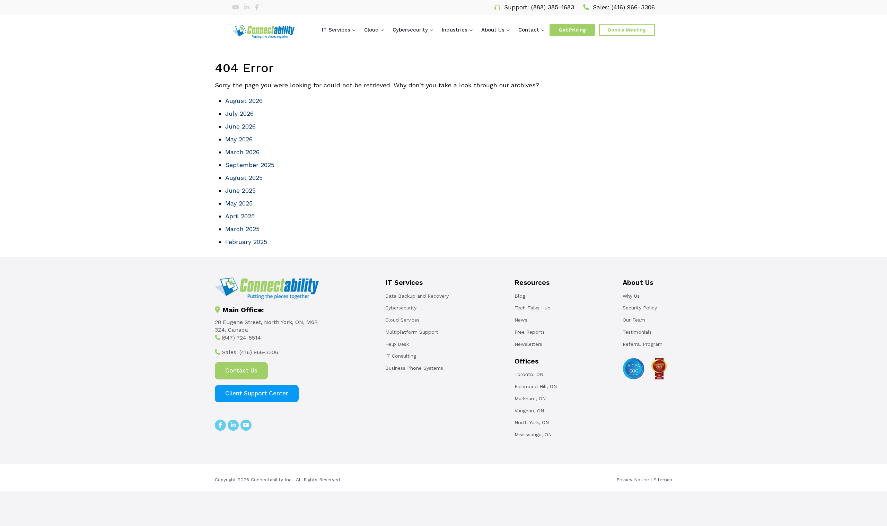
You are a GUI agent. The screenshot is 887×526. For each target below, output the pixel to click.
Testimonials (637, 332)
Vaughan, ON (529, 410)
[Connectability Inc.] (263, 31)
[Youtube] (236, 7)
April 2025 (240, 216)
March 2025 (242, 229)
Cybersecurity (410, 30)
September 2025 (249, 164)
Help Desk (397, 344)
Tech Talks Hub (533, 307)
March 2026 (242, 152)
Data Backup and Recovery (417, 296)
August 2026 (244, 100)
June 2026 (240, 126)
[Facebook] (257, 7)
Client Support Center (256, 393)
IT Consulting (400, 356)
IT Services (336, 30)
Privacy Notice (632, 479)
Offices (526, 361)
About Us (492, 30)
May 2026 (239, 139)
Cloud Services (402, 320)
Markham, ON (530, 398)
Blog (520, 296)
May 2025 (239, 203)
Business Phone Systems (414, 368)
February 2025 (246, 241)
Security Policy (640, 307)
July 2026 (239, 113)
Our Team (634, 320)
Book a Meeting (627, 30)
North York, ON (532, 422)
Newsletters (528, 344)
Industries (454, 30)
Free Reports (530, 332)
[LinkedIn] (248, 7)
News (521, 320)
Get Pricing (572, 30)
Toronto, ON (529, 374)
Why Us (631, 296)
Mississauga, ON (533, 434)
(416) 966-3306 (633, 7)
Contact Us (241, 370)
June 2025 (240, 190)
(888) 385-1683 (552, 7)
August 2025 (244, 177)
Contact (528, 30)
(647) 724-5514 (241, 337)
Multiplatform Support (411, 332)
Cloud (371, 30)
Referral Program (642, 344)
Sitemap (662, 479)
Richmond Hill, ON (536, 386)
